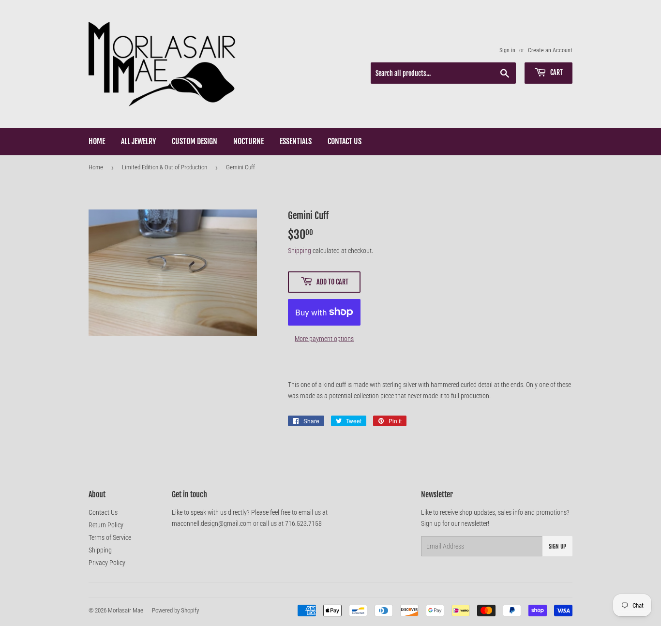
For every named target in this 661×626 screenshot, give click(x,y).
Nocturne (248, 141)
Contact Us (344, 141)
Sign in (507, 50)
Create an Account (550, 50)
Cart (556, 72)
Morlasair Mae (125, 610)
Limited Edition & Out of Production (164, 167)
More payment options (324, 339)
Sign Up (557, 546)
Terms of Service (110, 537)
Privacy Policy (107, 562)
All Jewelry (138, 141)
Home (97, 141)
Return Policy (106, 525)
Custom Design (194, 141)
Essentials (296, 141)
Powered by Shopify (175, 610)
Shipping (299, 250)
